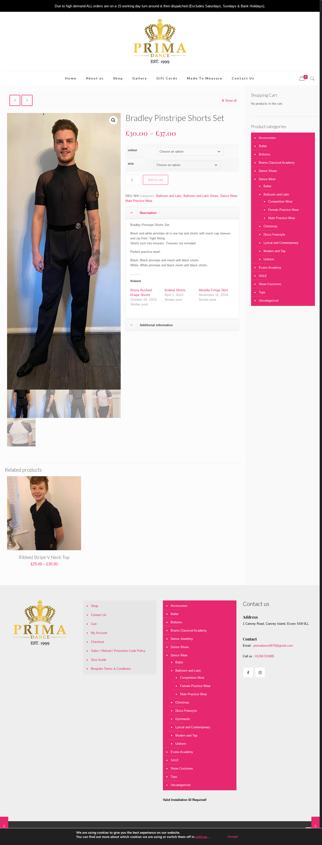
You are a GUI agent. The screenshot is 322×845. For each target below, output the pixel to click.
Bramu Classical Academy (277, 162)
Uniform (269, 259)
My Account (99, 633)
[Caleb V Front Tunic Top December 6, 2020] (315, 826)
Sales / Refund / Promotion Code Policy (118, 651)
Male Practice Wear (138, 201)
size (131, 163)
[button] (113, 120)
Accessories (267, 138)
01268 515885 (264, 656)
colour (132, 150)
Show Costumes (270, 284)
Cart (94, 624)
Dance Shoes (268, 171)
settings (201, 837)
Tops (262, 292)
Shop (94, 606)
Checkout (97, 642)
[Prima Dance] (159, 41)
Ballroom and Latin (169, 196)
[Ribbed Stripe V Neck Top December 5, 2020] (4, 826)
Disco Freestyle (274, 234)
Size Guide (98, 660)
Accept (232, 836)
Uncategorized (268, 300)
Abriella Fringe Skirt (213, 290)
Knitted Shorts (175, 290)
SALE (263, 276)
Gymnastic (182, 719)
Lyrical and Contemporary (281, 243)
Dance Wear (228, 196)
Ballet (263, 146)
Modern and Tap (274, 251)
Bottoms (264, 154)
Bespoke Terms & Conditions (111, 668)
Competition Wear (280, 201)
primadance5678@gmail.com (273, 645)
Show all (231, 100)
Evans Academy (270, 267)
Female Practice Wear (283, 210)
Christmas (270, 226)
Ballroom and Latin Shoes (201, 196)
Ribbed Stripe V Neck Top (44, 557)
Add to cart (155, 180)
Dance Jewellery (182, 639)
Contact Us (98, 615)
